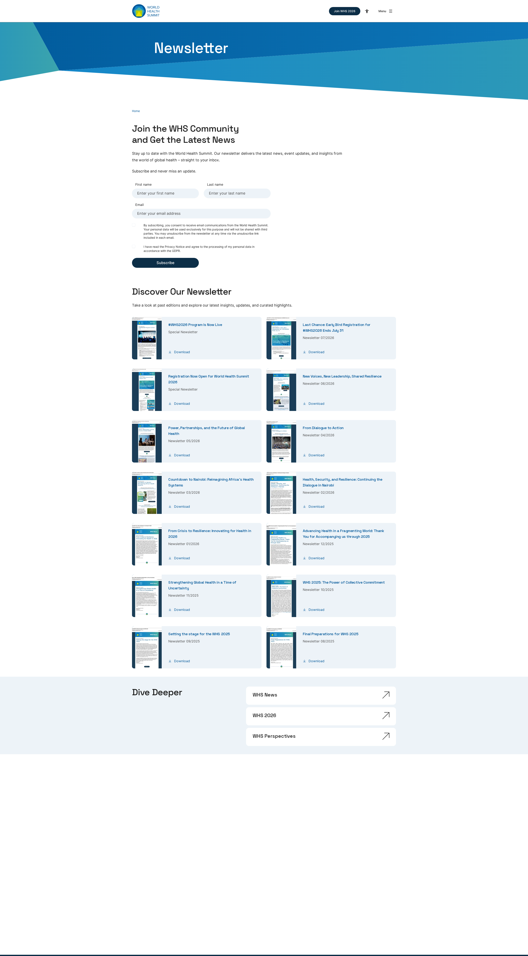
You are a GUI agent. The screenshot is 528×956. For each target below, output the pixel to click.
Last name (215, 184)
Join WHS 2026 (344, 11)
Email (139, 204)
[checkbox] (133, 225)
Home (136, 111)
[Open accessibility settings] (367, 11)
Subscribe (165, 263)
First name (143, 184)
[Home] (146, 11)
